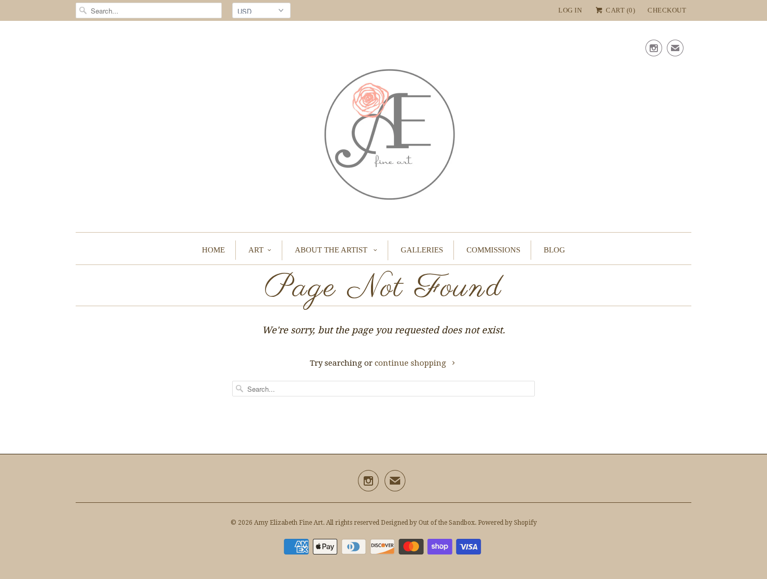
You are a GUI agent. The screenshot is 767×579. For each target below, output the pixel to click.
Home (213, 250)
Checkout (667, 10)
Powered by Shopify (507, 522)
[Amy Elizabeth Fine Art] (383, 129)
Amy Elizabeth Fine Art (288, 522)
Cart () (619, 10)
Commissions (493, 250)
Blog (554, 250)
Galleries (422, 250)
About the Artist (332, 250)
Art (255, 250)
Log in (570, 10)
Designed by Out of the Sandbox (428, 522)
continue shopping (411, 363)
